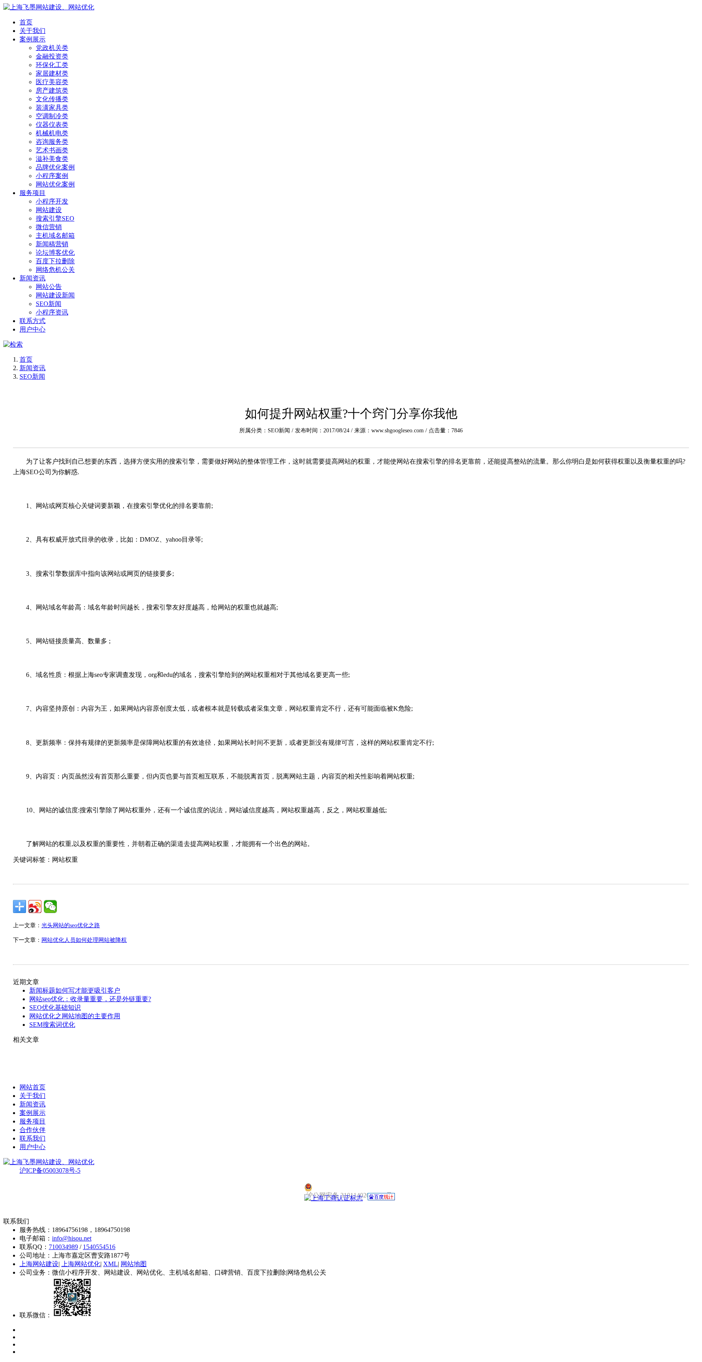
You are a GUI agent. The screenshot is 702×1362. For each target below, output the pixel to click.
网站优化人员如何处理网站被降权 (84, 940)
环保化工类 (52, 64)
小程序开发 (52, 201)
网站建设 (49, 209)
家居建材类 (52, 73)
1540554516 (99, 1246)
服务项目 (33, 192)
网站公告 (49, 286)
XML (110, 1263)
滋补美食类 (52, 158)
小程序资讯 (52, 312)
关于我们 (33, 30)
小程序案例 (52, 175)
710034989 (63, 1246)
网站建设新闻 (55, 295)
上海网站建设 (39, 1263)
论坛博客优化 (55, 252)
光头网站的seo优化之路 (70, 925)
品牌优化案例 (55, 167)
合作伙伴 (33, 1129)
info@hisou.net (71, 1238)
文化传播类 (52, 98)
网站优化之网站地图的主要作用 (74, 1016)
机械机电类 (52, 133)
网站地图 (134, 1263)
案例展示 (33, 39)
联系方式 (33, 320)
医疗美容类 (52, 81)
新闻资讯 (33, 278)
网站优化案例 (55, 184)
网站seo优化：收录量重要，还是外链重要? (90, 998)
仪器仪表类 (52, 124)
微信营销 (49, 226)
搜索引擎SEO (55, 218)
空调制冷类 (52, 116)
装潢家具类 (52, 107)
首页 (26, 22)
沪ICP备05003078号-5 (50, 1170)
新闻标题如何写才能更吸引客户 (74, 990)
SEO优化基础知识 (55, 1007)
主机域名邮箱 (55, 235)
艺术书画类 (52, 150)
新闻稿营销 (52, 244)
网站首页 (33, 1087)
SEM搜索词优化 (52, 1024)
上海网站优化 (80, 1263)
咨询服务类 (52, 141)
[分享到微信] (50, 906)
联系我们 (33, 1138)
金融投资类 (52, 56)
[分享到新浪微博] (34, 906)
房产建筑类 (52, 90)
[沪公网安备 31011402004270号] (351, 1187)
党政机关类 (52, 47)
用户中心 (33, 329)
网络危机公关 (55, 269)
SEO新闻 (48, 303)
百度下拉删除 (55, 261)
